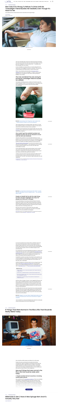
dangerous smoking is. (29, 379)
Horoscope (20, 1)
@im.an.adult (18, 211)
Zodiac (16, 1)
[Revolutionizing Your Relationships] (9, 1)
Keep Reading (29, 389)
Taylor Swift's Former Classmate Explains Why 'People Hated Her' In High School (29, 270)
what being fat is (22, 265)
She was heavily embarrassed (22, 143)
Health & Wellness (36, 1)
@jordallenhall (18, 158)
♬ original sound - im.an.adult (30, 212)
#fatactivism (35, 158)
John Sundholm (7, 14)
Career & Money (41, 1)
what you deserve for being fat (27, 263)
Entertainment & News (29, 1)
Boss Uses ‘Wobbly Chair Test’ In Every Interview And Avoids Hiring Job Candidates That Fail (29, 275)
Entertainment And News (11, 4)
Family (24, 1)
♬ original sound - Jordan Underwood (21, 159)
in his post (18, 129)
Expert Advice (46, 1)
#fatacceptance (39, 158)
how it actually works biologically (33, 265)
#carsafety (31, 158)
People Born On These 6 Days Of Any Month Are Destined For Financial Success (28, 277)
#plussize (28, 158)
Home (6, 4)
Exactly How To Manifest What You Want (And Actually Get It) (28, 272)
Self (22, 1)
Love (14, 1)
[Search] (50, 1)
